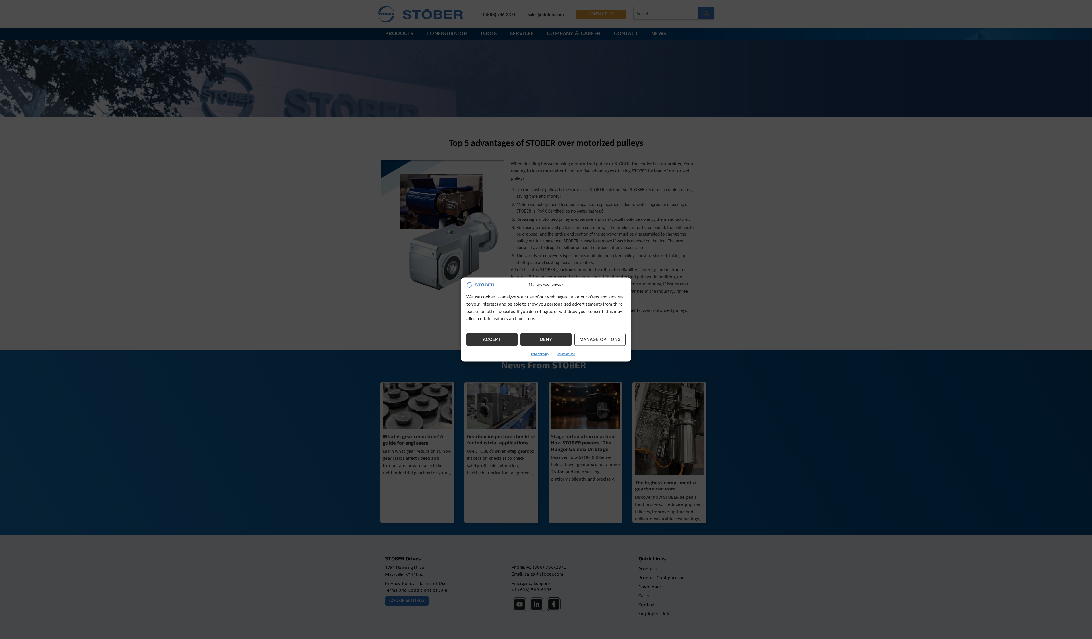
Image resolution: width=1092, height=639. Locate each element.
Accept (492, 339)
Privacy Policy (540, 354)
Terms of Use (566, 354)
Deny (546, 339)
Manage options (600, 339)
